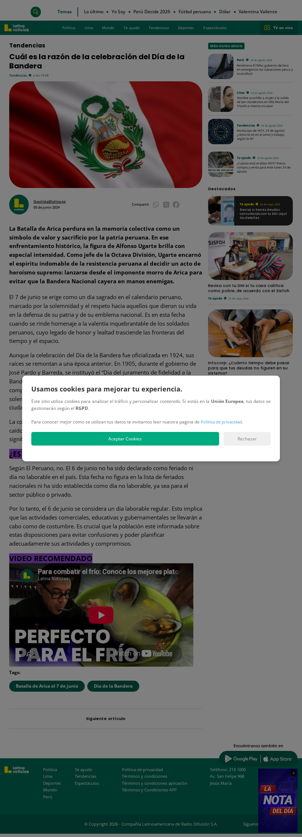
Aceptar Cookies (125, 439)
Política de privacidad (221, 422)
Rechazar (247, 439)
